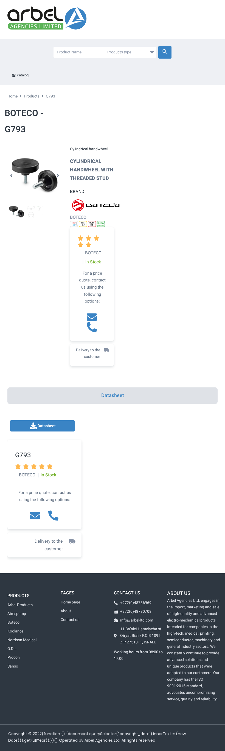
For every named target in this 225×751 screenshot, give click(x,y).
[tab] (112, 395)
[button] (11, 176)
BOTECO (78, 217)
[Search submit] (164, 52)
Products (32, 96)
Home (12, 96)
